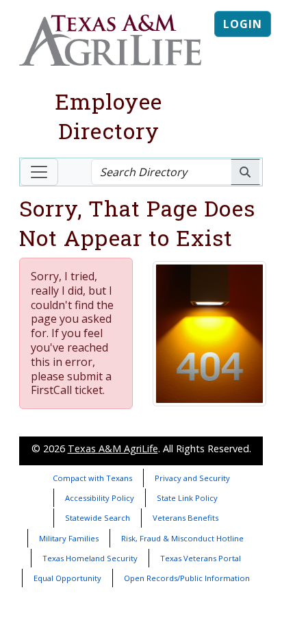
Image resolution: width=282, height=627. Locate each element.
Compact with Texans (92, 478)
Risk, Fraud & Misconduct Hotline (182, 538)
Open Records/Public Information (187, 578)
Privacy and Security (192, 478)
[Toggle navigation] (39, 172)
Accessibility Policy (99, 498)
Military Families (69, 538)
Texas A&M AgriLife (113, 448)
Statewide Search (97, 518)
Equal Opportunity (67, 578)
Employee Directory (108, 115)
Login (242, 24)
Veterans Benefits (185, 518)
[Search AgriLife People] (245, 172)
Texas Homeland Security (90, 558)
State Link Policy (187, 498)
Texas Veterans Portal (200, 558)
